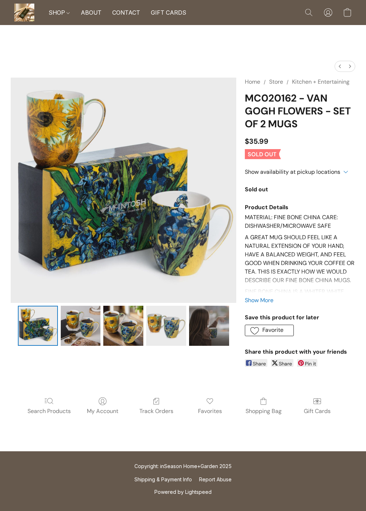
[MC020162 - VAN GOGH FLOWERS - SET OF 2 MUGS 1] (81, 326)
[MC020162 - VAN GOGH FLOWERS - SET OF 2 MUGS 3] (166, 326)
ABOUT (91, 12)
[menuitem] (340, 66)
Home (252, 81)
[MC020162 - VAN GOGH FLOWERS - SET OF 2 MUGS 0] (38, 326)
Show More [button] (259, 300)
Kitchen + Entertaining (321, 81)
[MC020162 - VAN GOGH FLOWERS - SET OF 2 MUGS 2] (123, 326)
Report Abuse (215, 479)
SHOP (57, 12)
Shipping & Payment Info (163, 479)
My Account (102, 411)
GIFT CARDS (168, 12)
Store (276, 81)
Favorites (210, 411)
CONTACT (126, 12)
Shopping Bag (264, 411)
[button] (24, 12)
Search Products (49, 411)
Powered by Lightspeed (183, 492)
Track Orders (156, 411)
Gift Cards (317, 411)
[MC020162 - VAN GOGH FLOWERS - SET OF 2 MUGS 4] (209, 326)
